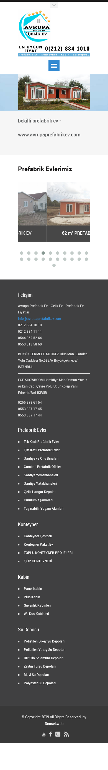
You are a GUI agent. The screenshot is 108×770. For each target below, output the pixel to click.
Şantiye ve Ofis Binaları (40, 458)
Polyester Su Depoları (39, 683)
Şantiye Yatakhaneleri (40, 483)
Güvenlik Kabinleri (37, 605)
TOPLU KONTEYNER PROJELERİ (48, 553)
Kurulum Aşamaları (38, 500)
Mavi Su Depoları (36, 675)
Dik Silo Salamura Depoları (43, 658)
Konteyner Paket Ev (38, 544)
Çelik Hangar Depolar (39, 492)
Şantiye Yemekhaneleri (40, 475)
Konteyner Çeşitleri (37, 536)
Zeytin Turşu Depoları (39, 666)
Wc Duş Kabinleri (36, 614)
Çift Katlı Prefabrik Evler (41, 450)
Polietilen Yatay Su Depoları (44, 650)
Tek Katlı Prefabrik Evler (41, 442)
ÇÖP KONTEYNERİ (37, 561)
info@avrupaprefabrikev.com (39, 319)
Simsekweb (54, 724)
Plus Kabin (31, 597)
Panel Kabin (32, 589)
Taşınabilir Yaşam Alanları (43, 509)
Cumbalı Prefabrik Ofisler (42, 467)
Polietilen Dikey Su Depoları (44, 641)
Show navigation (54, 65)
